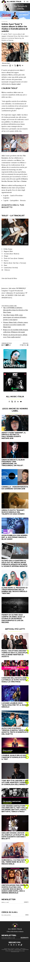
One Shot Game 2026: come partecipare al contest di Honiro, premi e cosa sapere (15, 317)
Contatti (17, 948)
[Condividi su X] (15, 65)
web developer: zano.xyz (15, 951)
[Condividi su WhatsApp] (10, 65)
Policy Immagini (18, 949)
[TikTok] (21, 945)
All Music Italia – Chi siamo (9, 948)
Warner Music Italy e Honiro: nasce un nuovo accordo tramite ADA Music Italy (15, 324)
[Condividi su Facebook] (13, 65)
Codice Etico (22, 948)
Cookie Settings (25, 949)
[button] (20, 65)
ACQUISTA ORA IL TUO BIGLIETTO (13, 206)
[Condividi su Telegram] (17, 65)
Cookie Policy (10, 949)
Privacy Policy (4, 949)
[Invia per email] (22, 65)
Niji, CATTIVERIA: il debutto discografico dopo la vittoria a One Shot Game (15, 310)
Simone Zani (6, 63)
